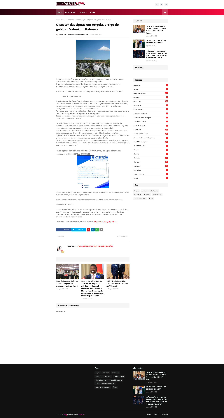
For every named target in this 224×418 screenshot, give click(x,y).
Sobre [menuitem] (92, 12)
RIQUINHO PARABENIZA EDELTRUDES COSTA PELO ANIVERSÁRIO (117, 283)
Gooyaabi (81, 415)
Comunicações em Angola (150, 118)
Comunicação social (150, 114)
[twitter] (161, 4)
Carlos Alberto (119, 376)
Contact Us (164, 415)
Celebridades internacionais (105, 384)
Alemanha (150, 85)
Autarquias (150, 105)
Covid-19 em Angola (150, 142)
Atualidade (150, 101)
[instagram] (166, 4)
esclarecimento (150, 174)
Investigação (157, 195)
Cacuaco (108, 376)
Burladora (99, 376)
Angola (150, 89)
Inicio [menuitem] (60, 12)
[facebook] (157, 4)
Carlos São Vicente (116, 380)
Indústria (147, 195)
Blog (65, 415)
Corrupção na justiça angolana (150, 138)
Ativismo (150, 97)
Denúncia (150, 158)
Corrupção (150, 130)
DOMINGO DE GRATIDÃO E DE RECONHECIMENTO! (156, 42)
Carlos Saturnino (101, 380)
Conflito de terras (150, 122)
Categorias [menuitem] (70, 12)
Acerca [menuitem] (82, 12)
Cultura (150, 150)
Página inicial (60, 20)
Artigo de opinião (150, 93)
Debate (150, 154)
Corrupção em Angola (150, 134)
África (150, 178)
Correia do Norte (150, 126)
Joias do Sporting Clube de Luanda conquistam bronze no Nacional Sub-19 (67, 283)
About (156, 415)
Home (149, 415)
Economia (150, 162)
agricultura (150, 170)
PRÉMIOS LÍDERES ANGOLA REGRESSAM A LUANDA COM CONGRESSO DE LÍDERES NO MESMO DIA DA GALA (156, 54)
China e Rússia (150, 109)
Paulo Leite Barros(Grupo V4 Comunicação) (75, 35)
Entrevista (150, 166)
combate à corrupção (103, 387)
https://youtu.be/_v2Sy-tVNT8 (105, 222)
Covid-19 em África (150, 146)
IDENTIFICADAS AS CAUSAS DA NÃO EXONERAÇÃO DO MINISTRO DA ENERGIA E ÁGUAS (156, 29)
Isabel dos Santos (140, 198)
